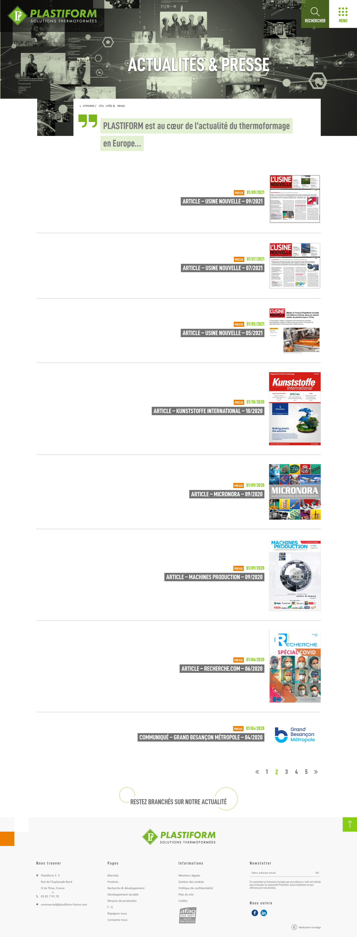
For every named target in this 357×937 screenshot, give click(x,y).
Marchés (113, 875)
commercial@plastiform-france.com (64, 904)
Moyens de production (122, 901)
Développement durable (123, 894)
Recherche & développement (126, 888)
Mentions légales (189, 875)
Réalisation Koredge (310, 927)
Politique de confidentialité (195, 888)
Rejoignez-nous (117, 913)
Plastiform (86, 106)
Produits (112, 882)
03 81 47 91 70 (50, 896)
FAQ (110, 907)
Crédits (183, 901)
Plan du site (186, 894)
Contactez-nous (117, 920)
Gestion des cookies (191, 882)
